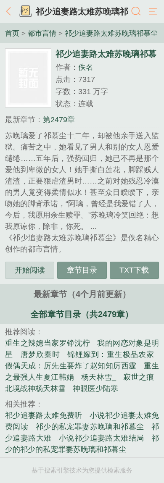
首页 (12, 33)
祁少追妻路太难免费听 (43, 415)
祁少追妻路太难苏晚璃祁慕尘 (111, 33)
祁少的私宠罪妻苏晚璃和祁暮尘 (90, 427)
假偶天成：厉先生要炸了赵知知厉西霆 (70, 366)
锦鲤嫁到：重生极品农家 (110, 354)
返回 (10, 11)
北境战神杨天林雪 (35, 388)
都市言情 (42, 33)
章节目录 (82, 270)
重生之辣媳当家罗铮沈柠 (47, 343)
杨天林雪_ (98, 377)
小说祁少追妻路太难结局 (101, 438)
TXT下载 (134, 270)
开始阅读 (30, 270)
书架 (25, 11)
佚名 (85, 67)
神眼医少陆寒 (95, 388)
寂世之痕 (138, 377)
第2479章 (59, 120)
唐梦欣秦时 (40, 354)
